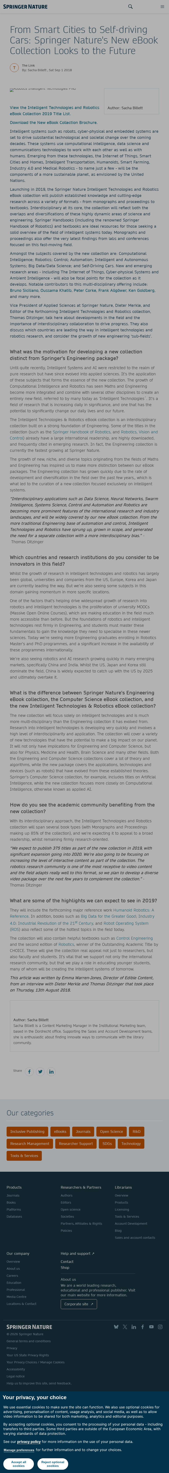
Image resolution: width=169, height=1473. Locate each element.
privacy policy (29, 1441)
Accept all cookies (18, 1464)
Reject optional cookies (52, 1464)
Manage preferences (19, 1450)
